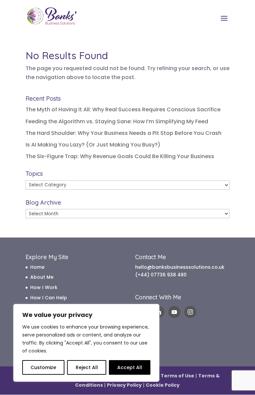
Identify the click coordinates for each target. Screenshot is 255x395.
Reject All (87, 367)
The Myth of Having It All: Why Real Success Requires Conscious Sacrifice (123, 109)
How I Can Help (48, 297)
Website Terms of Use (166, 375)
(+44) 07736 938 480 (161, 274)
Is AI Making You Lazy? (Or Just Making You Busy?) (93, 144)
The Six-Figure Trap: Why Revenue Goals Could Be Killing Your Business (120, 156)
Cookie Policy (163, 385)
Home (37, 267)
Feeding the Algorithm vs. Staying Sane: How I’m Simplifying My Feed (117, 121)
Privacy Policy (124, 385)
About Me (41, 277)
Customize (43, 367)
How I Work (43, 287)
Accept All (129, 367)
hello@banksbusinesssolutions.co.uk (179, 267)
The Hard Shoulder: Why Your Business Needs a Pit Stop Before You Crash (123, 133)
